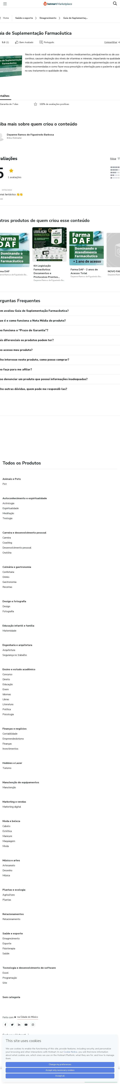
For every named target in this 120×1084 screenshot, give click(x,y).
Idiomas (6, 694)
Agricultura (8, 895)
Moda (5, 846)
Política (6, 709)
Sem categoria (11, 997)
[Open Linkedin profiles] (19, 1025)
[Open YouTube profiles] (26, 1025)
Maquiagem (8, 841)
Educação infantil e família (18, 625)
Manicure (7, 836)
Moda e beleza (11, 821)
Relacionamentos (13, 914)
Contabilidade (10, 733)
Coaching (7, 542)
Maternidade (9, 630)
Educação (7, 684)
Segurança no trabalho (14, 655)
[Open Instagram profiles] (32, 1025)
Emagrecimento (11, 938)
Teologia (7, 518)
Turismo (6, 768)
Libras (5, 699)
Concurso (7, 674)
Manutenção (9, 787)
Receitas (7, 587)
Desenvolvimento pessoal (16, 547)
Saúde (5, 953)
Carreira (6, 537)
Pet (4, 484)
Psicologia (8, 714)
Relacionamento (11, 919)
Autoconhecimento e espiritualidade (24, 498)
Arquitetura (8, 650)
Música (6, 875)
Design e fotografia (14, 601)
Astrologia (8, 503)
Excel (5, 973)
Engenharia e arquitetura (17, 645)
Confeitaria (8, 572)
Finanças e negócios (14, 728)
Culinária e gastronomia (16, 567)
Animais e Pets (11, 479)
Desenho (7, 870)
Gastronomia (9, 582)
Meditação (8, 513)
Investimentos (10, 748)
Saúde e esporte (12, 933)
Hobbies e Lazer (12, 763)
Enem (5, 689)
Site (4, 983)
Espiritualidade (10, 508)
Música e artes (11, 860)
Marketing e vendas (14, 802)
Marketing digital (11, 807)
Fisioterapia (8, 948)
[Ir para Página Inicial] (59, 3)
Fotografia (8, 611)
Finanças (7, 743)
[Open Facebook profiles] (5, 1025)
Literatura (7, 704)
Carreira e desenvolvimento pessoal (24, 532)
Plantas (6, 900)
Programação (9, 978)
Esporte (6, 943)
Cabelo (6, 826)
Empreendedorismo (13, 738)
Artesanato (8, 865)
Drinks (5, 577)
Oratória (6, 552)
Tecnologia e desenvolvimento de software (29, 968)
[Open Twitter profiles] (12, 1025)
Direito (6, 679)
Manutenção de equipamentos (20, 782)
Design (6, 606)
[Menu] (5, 3)
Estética (7, 831)
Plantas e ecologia (13, 890)
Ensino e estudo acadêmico (18, 669)
